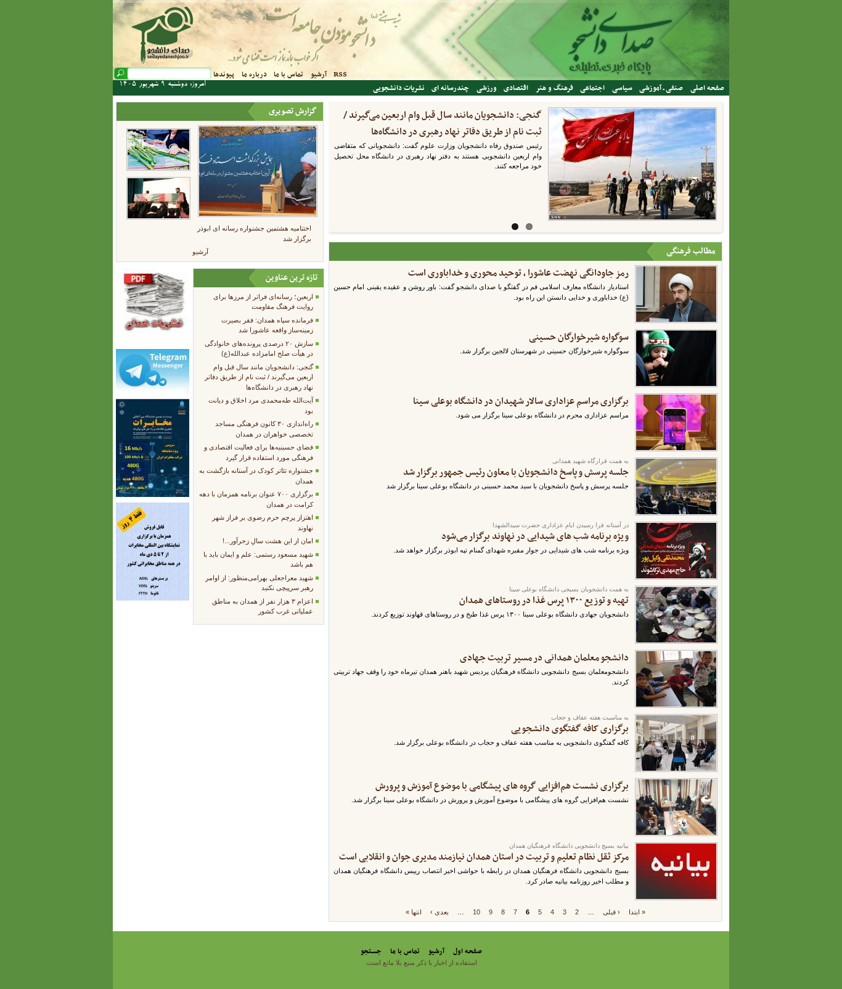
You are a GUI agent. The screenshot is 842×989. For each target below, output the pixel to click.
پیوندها (223, 74)
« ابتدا (637, 911)
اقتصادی (516, 88)
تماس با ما (288, 74)
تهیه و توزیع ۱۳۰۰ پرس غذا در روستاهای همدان (544, 601)
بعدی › (439, 911)
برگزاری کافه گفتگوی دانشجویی (570, 729)
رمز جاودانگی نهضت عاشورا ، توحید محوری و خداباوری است (518, 273)
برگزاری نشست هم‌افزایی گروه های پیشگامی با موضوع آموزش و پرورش (502, 786)
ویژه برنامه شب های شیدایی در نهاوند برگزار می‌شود (535, 536)
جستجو (371, 951)
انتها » (414, 911)
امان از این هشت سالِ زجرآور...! (268, 540)
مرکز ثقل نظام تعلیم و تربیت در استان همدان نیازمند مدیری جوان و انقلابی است (484, 857)
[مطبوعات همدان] (152, 341)
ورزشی (486, 88)
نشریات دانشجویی (399, 88)
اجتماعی (592, 88)
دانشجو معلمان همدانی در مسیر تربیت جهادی (544, 658)
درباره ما (254, 74)
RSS (340, 74)
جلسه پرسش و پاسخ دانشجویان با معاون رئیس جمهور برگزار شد (516, 472)
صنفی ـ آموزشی (661, 88)
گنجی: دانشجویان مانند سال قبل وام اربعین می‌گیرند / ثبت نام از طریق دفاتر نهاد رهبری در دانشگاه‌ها (259, 377)
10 (476, 911)
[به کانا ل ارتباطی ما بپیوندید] (152, 390)
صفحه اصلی (707, 88)
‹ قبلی (611, 911)
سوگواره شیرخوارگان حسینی (579, 337)
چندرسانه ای (450, 88)
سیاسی (622, 88)
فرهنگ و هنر (554, 88)
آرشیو (319, 74)
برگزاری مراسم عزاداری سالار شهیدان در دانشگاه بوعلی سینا (521, 401)
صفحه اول (467, 951)
